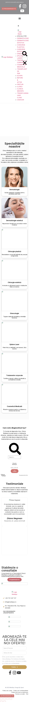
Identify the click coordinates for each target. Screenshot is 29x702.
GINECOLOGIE (22, 54)
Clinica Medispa (3, 475)
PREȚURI (20, 84)
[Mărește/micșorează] (1, 699)
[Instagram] (24, 6)
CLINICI (19, 86)
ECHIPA (19, 75)
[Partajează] (7, 699)
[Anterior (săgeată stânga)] (1, 701)
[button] (17, 23)
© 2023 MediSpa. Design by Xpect (14, 687)
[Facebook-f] (20, 6)
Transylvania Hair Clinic (23, 475)
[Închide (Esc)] (10, 699)
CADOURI (20, 100)
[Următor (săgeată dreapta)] (4, 701)
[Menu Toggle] (19, 18)
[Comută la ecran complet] (4, 699)
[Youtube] (22, 11)
